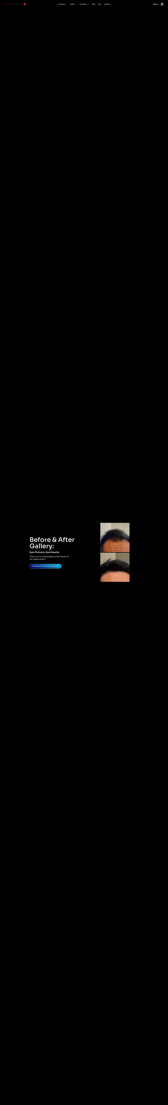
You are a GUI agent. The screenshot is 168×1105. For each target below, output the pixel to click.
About (93, 4)
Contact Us (107, 4)
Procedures (61, 4)
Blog (99, 4)
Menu (155, 4)
